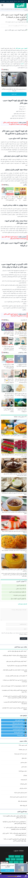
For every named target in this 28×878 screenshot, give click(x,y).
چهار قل (25, 775)
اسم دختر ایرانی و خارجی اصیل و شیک (18, 797)
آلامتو (26, 9)
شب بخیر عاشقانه (23, 749)
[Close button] (27, 873)
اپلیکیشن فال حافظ (22, 801)
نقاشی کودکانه (23, 784)
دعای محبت (11, 856)
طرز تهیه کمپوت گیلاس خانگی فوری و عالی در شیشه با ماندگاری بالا (14, 123)
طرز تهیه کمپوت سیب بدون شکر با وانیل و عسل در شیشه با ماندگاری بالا (14, 17)
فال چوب (8, 859)
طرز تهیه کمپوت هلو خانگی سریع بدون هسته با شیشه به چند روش (14, 237)
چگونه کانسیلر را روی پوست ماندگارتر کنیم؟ (17, 665)
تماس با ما (3, 1)
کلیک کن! (7, 870)
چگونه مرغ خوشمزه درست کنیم (16, 592)
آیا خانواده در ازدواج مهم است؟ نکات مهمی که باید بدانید (14, 686)
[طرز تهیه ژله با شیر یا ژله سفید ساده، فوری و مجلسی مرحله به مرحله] (14, 530)
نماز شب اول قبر (23, 788)
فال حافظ (22, 1)
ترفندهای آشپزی (20, 585)
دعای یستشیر (24, 762)
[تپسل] (2, 69)
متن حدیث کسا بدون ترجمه (20, 754)
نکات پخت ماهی (20, 588)
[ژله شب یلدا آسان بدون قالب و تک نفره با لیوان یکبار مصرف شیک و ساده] (14, 453)
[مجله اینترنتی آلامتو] (21, 5)
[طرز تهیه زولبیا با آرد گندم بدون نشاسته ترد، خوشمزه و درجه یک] (14, 549)
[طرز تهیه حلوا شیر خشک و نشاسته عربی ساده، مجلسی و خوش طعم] (14, 573)
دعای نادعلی (24, 767)
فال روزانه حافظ (23, 805)
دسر (21, 9)
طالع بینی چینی (19, 859)
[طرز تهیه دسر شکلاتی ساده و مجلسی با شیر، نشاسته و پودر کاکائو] (14, 510)
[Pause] (3, 85)
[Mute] (5, 85)
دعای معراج (24, 758)
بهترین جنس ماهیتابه (19, 595)
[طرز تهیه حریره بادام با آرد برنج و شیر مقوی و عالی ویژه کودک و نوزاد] (14, 491)
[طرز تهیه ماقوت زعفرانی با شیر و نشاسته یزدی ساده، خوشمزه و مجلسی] (14, 568)
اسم (22, 856)
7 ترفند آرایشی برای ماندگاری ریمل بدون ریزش (16, 661)
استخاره (19, 1)
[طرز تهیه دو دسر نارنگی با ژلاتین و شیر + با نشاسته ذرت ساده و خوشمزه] (14, 434)
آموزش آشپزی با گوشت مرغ (17, 598)
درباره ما (7, 1)
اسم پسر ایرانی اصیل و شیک (20, 792)
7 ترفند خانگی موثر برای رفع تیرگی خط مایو (17, 651)
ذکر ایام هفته (24, 779)
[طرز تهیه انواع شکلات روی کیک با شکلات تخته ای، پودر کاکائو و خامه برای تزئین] (14, 472)
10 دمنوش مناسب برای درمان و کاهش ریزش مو (16, 676)
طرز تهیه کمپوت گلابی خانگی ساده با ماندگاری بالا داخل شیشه (15, 315)
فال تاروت (13, 859)
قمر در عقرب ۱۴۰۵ (23, 745)
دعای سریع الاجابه (23, 771)
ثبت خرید (14, 94)
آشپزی (24, 9)
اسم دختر (15, 1)
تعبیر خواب (11, 1)
